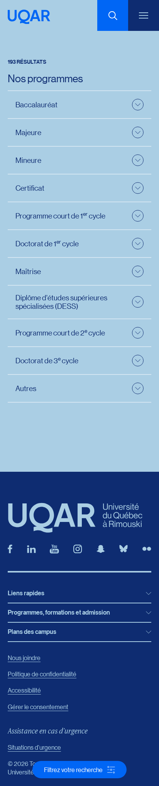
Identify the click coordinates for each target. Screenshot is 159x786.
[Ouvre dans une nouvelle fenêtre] (10, 549)
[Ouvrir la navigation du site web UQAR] (143, 15)
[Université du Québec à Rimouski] (29, 17)
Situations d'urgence (34, 747)
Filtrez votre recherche (73, 770)
